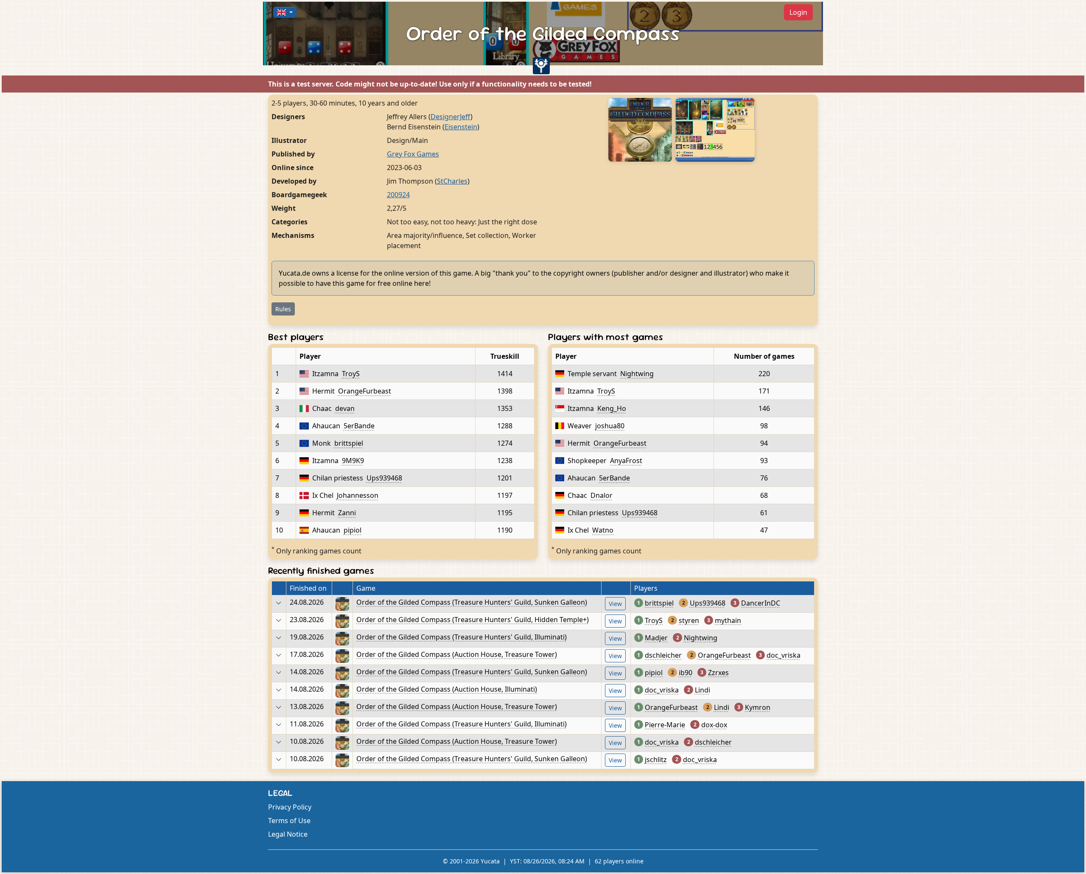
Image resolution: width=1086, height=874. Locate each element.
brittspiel (348, 443)
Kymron (757, 707)
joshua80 (609, 425)
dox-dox (714, 724)
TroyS (351, 373)
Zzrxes (718, 672)
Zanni (347, 512)
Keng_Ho (611, 408)
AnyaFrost (626, 460)
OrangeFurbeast (364, 391)
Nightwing (637, 373)
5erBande (359, 425)
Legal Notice (288, 834)
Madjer (656, 637)
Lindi (702, 690)
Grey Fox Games (413, 154)
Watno (602, 530)
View (615, 604)
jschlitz (656, 759)
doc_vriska (784, 655)
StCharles (452, 181)
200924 (398, 194)
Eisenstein (461, 126)
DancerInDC (760, 603)
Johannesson (357, 495)
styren (689, 620)
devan (345, 408)
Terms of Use (289, 820)
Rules (283, 309)
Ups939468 (384, 478)
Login (798, 12)
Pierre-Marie (665, 724)
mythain (728, 620)
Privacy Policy (289, 807)
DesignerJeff (450, 116)
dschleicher (663, 655)
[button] (285, 12)
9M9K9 (353, 460)
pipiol (352, 530)
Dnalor (602, 495)
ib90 (685, 672)
